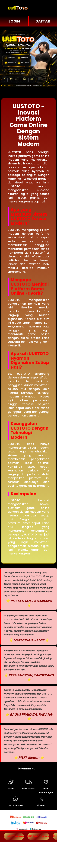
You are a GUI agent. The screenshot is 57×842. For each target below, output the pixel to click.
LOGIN (14, 21)
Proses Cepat (28, 788)
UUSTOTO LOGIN (14, 836)
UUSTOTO (14, 152)
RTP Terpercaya (15, 805)
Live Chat (41, 805)
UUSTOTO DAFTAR (38, 836)
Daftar (11, 788)
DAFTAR (42, 21)
